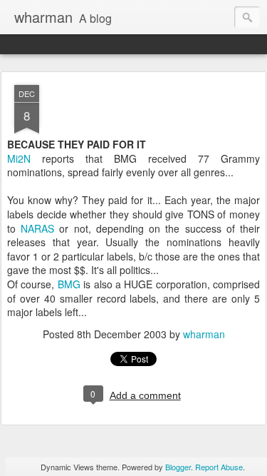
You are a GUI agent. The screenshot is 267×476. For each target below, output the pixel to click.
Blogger (178, 466)
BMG (69, 284)
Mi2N (19, 158)
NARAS (37, 228)
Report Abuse (219, 466)
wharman (204, 334)
